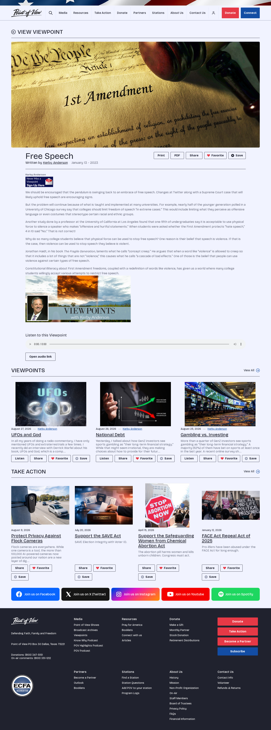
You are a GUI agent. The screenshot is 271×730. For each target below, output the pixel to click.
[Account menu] (213, 12)
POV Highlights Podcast (88, 645)
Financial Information (182, 719)
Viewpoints (80, 635)
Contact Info (225, 677)
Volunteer (223, 682)
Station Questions (133, 682)
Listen (19, 458)
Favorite (217, 155)
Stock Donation (179, 635)
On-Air (173, 693)
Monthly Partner (179, 630)
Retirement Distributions (184, 640)
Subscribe (237, 651)
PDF (177, 155)
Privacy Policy (178, 708)
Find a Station (130, 677)
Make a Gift (176, 625)
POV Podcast (82, 650)
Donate (230, 13)
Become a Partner (237, 641)
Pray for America (132, 625)
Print (161, 155)
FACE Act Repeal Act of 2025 (226, 538)
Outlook (79, 682)
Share (194, 155)
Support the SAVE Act (98, 535)
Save (239, 155)
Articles (126, 640)
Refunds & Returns (229, 688)
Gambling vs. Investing (204, 434)
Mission (174, 682)
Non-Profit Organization (184, 688)
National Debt (110, 434)
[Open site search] (50, 13)
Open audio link (40, 356)
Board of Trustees (181, 703)
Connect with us (132, 635)
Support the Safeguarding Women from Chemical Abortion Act (166, 540)
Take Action (237, 631)
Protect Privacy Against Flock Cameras (36, 538)
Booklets (127, 630)
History (174, 677)
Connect (250, 13)
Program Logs (130, 693)
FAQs (173, 713)
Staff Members (179, 698)
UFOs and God (26, 434)
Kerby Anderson (55, 163)
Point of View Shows (86, 625)
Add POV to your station (137, 688)
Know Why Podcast (86, 640)
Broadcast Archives (86, 630)
